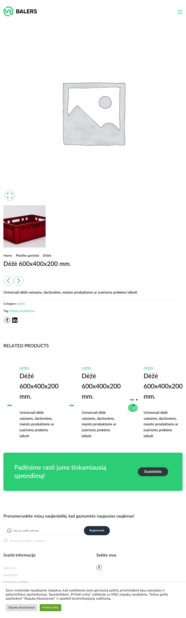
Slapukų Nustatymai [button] (21, 607)
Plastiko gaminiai (27, 255)
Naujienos (10, 575)
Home (7, 255)
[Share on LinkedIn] (14, 320)
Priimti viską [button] (50, 607)
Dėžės (47, 255)
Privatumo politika (15, 582)
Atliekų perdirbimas (22, 311)
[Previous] (9, 395)
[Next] (176, 395)
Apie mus (9, 568)
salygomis (41, 541)
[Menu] (180, 12)
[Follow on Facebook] (99, 567)
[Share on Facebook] (7, 320)
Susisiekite (153, 471)
